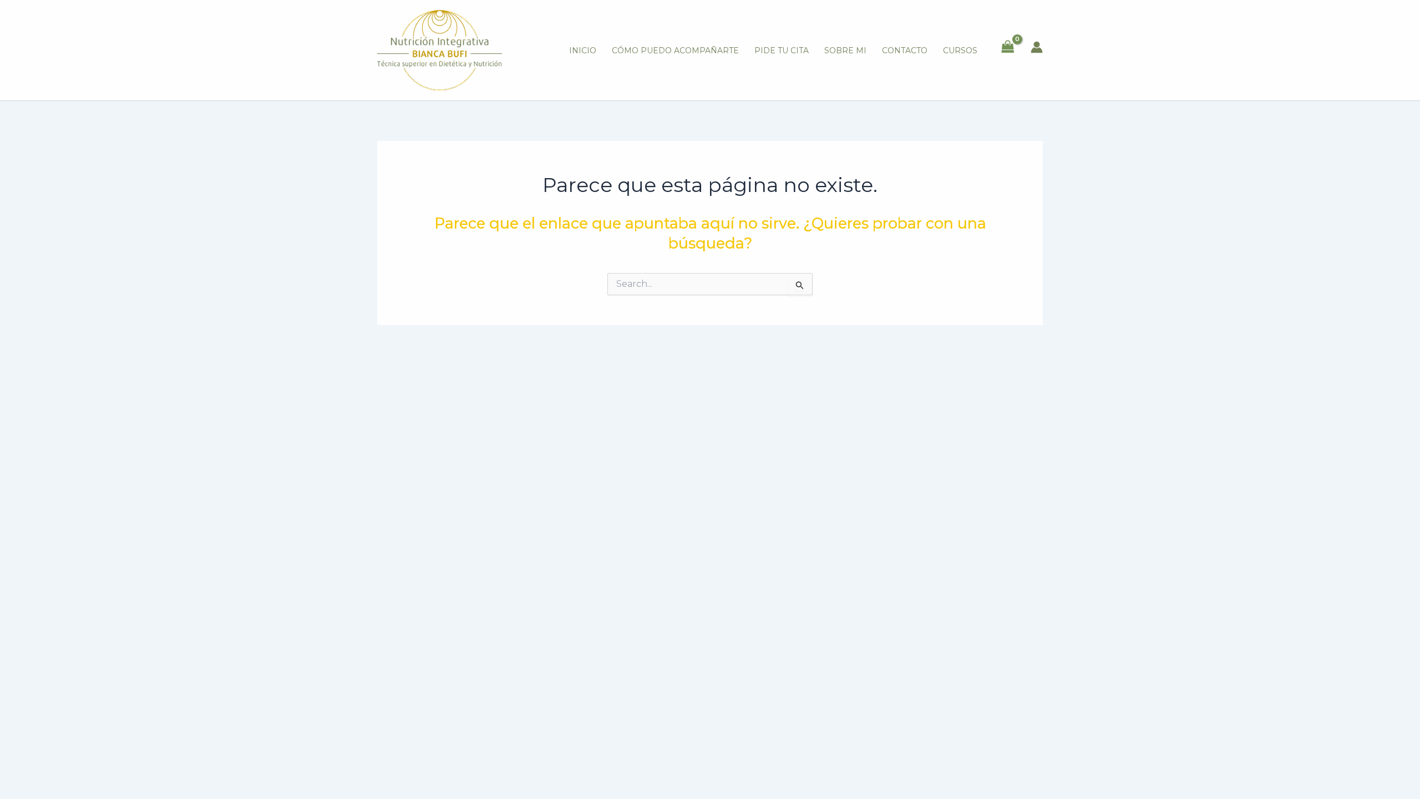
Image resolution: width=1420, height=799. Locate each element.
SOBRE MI (845, 50)
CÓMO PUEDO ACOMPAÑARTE (675, 50)
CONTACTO (904, 50)
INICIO (582, 50)
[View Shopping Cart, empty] (1008, 47)
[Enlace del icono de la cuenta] (1037, 47)
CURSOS (960, 50)
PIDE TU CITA (781, 50)
